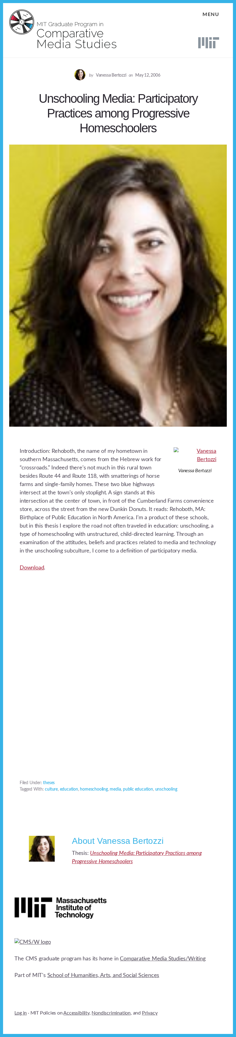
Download (32, 568)
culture (51, 789)
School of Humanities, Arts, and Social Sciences (103, 975)
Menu (211, 14)
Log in (20, 1013)
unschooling (166, 789)
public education (138, 789)
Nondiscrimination (111, 1013)
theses (49, 783)
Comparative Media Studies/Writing (162, 959)
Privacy (150, 1013)
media (115, 789)
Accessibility (76, 1013)
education (69, 789)
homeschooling (94, 789)
